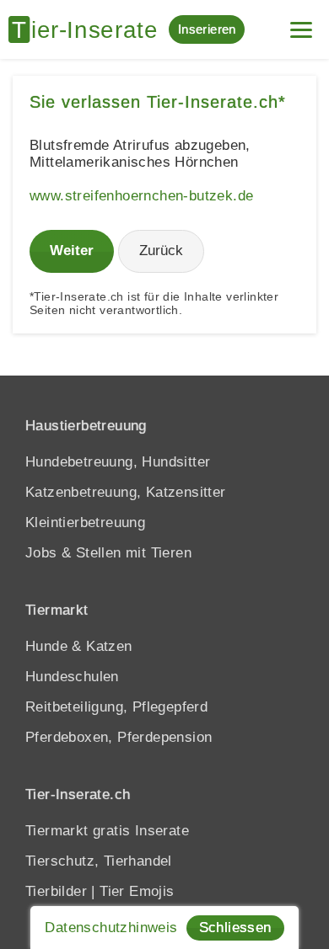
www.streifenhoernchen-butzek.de (141, 196)
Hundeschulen (72, 677)
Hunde (46, 646)
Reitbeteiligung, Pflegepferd (116, 707)
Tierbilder (56, 891)
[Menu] (301, 23)
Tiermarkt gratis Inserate (107, 831)
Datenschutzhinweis (111, 928)
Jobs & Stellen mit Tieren (108, 553)
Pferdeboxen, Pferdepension (118, 737)
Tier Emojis (137, 891)
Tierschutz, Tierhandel (98, 861)
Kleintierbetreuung (85, 522)
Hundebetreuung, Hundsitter (117, 462)
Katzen (109, 646)
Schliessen (235, 928)
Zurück (161, 251)
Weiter (72, 251)
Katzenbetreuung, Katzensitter (125, 492)
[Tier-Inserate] (88, 29)
